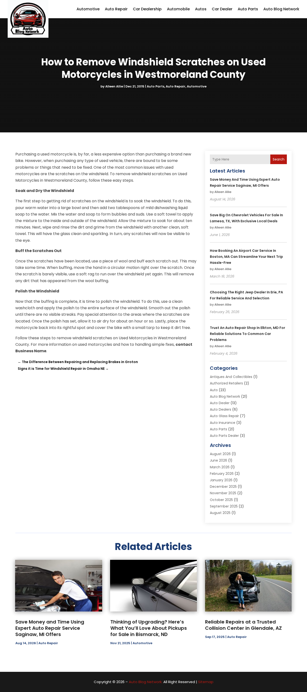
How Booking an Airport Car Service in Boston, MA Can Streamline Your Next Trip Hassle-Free (246, 256)
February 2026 (222, 473)
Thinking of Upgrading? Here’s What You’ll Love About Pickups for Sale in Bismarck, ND (148, 628)
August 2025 (220, 512)
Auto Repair (116, 9)
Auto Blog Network (281, 9)
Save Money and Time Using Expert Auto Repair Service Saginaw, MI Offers (49, 628)
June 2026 (218, 460)
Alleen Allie (114, 86)
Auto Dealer (220, 403)
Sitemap (205, 681)
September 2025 (224, 506)
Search (278, 159)
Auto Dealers (220, 409)
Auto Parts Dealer (224, 435)
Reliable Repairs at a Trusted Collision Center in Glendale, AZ (243, 624)
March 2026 (220, 467)
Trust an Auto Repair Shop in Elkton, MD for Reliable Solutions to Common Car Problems (247, 333)
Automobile (178, 9)
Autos (201, 9)
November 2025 (223, 493)
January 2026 (221, 480)
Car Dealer (222, 9)
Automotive (88, 9)
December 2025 (223, 486)
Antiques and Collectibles (231, 376)
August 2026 (220, 453)
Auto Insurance (222, 422)
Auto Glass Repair (224, 416)
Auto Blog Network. (145, 681)
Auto (214, 390)
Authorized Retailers (226, 383)
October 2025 (221, 499)
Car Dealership (147, 9)
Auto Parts (248, 9)
